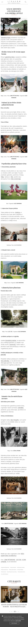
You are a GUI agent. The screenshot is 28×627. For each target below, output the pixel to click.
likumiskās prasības (10, 340)
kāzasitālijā (20, 569)
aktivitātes (20, 407)
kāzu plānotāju (5, 361)
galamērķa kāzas (10, 57)
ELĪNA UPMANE (16, 450)
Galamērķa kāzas (6, 37)
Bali (12, 177)
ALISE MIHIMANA (18, 203)
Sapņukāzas (13, 567)
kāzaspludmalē (21, 567)
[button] (9, 611)
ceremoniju (12, 344)
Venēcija (17, 212)
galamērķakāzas (5, 567)
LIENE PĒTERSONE (14, 95)
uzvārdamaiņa (5, 574)
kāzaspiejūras (5, 569)
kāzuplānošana (13, 569)
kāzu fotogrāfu (15, 420)
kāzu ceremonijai (16, 179)
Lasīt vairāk (18, 620)
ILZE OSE (10, 331)
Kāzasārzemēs (21, 571)
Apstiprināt (14, 623)
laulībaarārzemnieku (12, 571)
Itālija (2, 177)
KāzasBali (4, 571)
